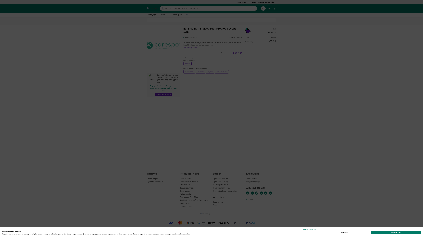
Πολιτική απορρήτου (309, 229)
